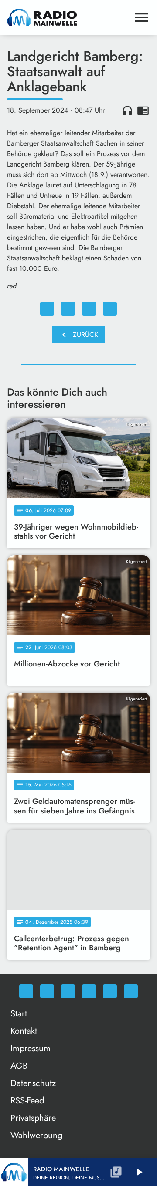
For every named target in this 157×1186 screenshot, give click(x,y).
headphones (127, 110)
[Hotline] (131, 991)
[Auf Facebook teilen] (47, 309)
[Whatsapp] (26, 991)
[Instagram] (68, 991)
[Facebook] (47, 991)
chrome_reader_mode (143, 110)
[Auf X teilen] (68, 309)
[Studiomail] (110, 991)
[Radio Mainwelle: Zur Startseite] (68, 17)
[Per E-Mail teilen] (110, 309)
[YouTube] (89, 991)
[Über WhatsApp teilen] (89, 309)
